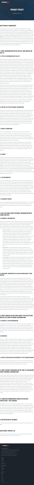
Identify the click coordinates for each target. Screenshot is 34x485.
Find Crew (2, 460)
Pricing (2, 474)
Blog (19, 1)
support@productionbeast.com (12, 325)
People (12, 1)
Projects (2, 469)
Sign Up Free (4, 3)
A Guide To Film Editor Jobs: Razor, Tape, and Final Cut (8, 452)
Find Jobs (9, 1)
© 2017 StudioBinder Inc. (4, 482)
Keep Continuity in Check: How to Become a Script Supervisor (9, 455)
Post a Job (22, 1)
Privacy (2, 477)
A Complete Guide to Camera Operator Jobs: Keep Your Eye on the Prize (10, 449)
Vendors (16, 1)
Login (25, 1)
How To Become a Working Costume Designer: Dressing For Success (9, 451)
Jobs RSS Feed (3, 463)
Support (2, 480)
